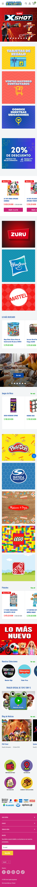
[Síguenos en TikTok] (23, 872)
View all (33, 588)
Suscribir (7, 853)
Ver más (18, 375)
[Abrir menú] (3, 3)
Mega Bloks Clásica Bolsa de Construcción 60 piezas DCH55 (12, 340)
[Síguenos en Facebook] (4, 872)
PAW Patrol (5, 744)
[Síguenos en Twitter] (8, 872)
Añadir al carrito (13, 210)
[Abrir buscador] (26, 3)
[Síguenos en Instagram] (13, 872)
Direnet (13, 883)
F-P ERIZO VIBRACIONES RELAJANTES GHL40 (11, 611)
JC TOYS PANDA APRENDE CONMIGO (11, 200)
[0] (33, 3)
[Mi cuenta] (30, 3)
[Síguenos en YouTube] (18, 872)
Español (4, 862)
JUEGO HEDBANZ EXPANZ (11, 415)
